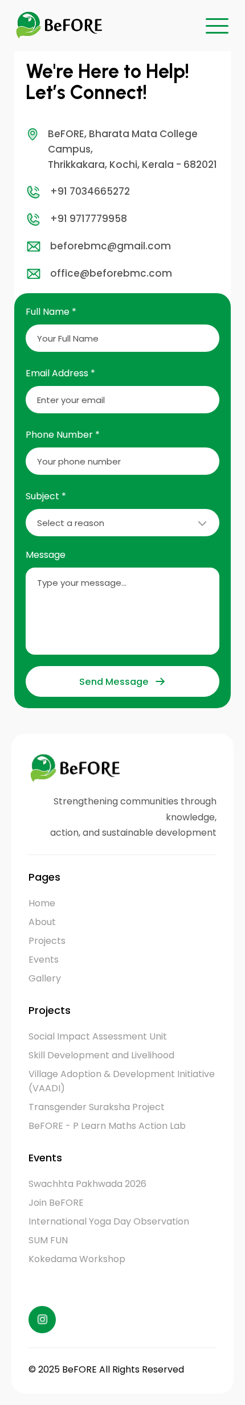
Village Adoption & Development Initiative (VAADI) (121, 1081)
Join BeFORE (56, 1202)
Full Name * (51, 311)
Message (46, 554)
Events (43, 959)
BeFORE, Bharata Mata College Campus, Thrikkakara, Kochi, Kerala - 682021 (132, 149)
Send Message (113, 681)
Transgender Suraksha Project (96, 1107)
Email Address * (60, 373)
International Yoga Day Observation (108, 1221)
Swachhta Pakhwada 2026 (87, 1183)
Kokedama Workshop (76, 1259)
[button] (217, 25)
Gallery (44, 978)
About (42, 922)
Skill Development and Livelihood (101, 1055)
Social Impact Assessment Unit (97, 1036)
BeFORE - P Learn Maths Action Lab (107, 1125)
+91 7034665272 (90, 191)
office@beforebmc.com (111, 273)
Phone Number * (63, 434)
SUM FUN (48, 1240)
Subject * (46, 496)
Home (41, 903)
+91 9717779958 (88, 218)
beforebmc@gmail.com (110, 246)
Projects (47, 940)
